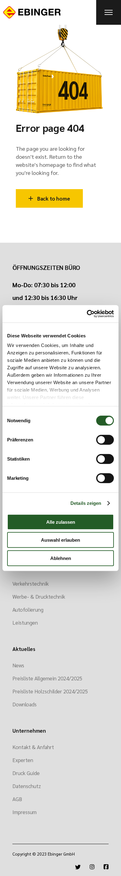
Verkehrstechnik (30, 583)
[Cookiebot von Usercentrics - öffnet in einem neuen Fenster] (87, 314)
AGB (17, 799)
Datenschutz (26, 786)
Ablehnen (60, 558)
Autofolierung (27, 609)
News (18, 665)
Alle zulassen (60, 521)
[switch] (105, 440)
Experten (22, 760)
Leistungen (25, 622)
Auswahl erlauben (60, 540)
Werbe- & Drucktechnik (38, 596)
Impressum (24, 812)
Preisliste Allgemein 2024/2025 (47, 678)
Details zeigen (85, 503)
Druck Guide (26, 773)
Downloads (24, 704)
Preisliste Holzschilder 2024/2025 (50, 691)
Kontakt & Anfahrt (33, 747)
